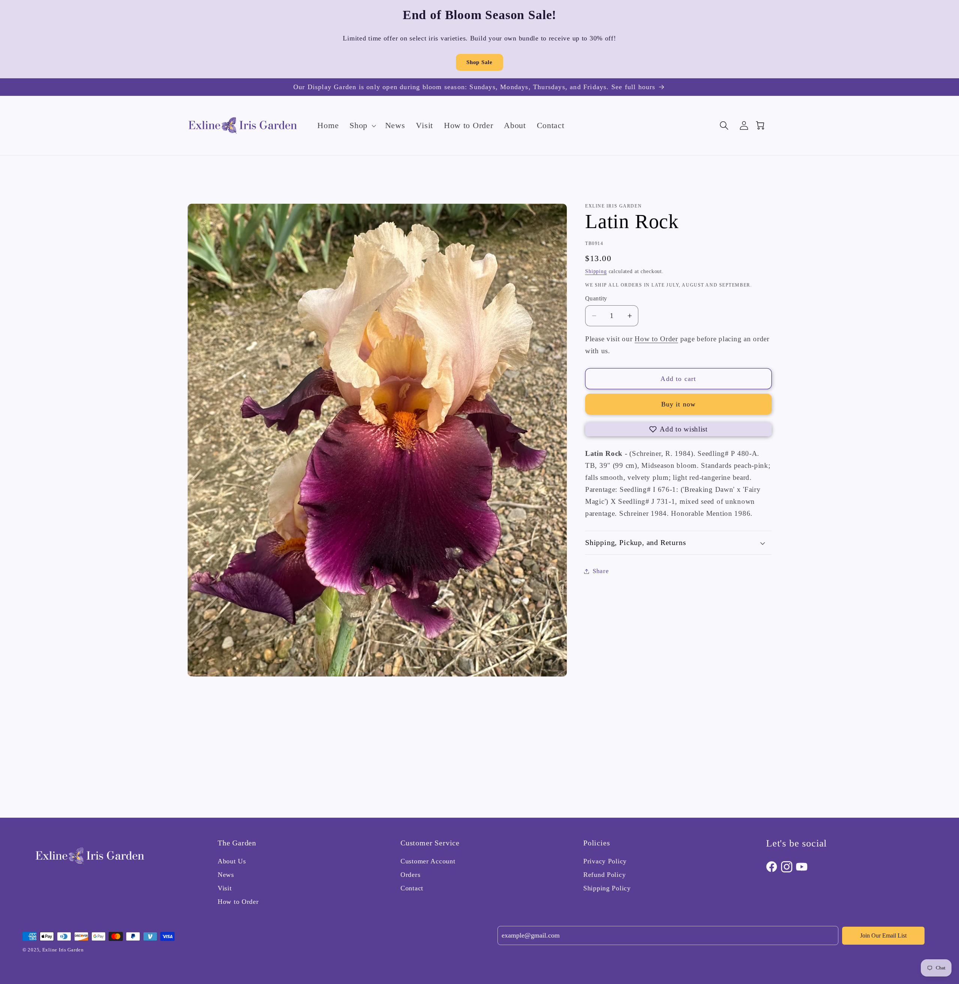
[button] (362, 125)
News (226, 874)
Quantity (596, 298)
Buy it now (678, 404)
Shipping (596, 271)
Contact (411, 888)
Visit (225, 888)
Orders (410, 874)
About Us (232, 861)
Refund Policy (604, 874)
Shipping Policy (607, 888)
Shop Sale (479, 62)
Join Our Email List (883, 935)
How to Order (656, 339)
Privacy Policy (605, 861)
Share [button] (601, 571)
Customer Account (428, 861)
